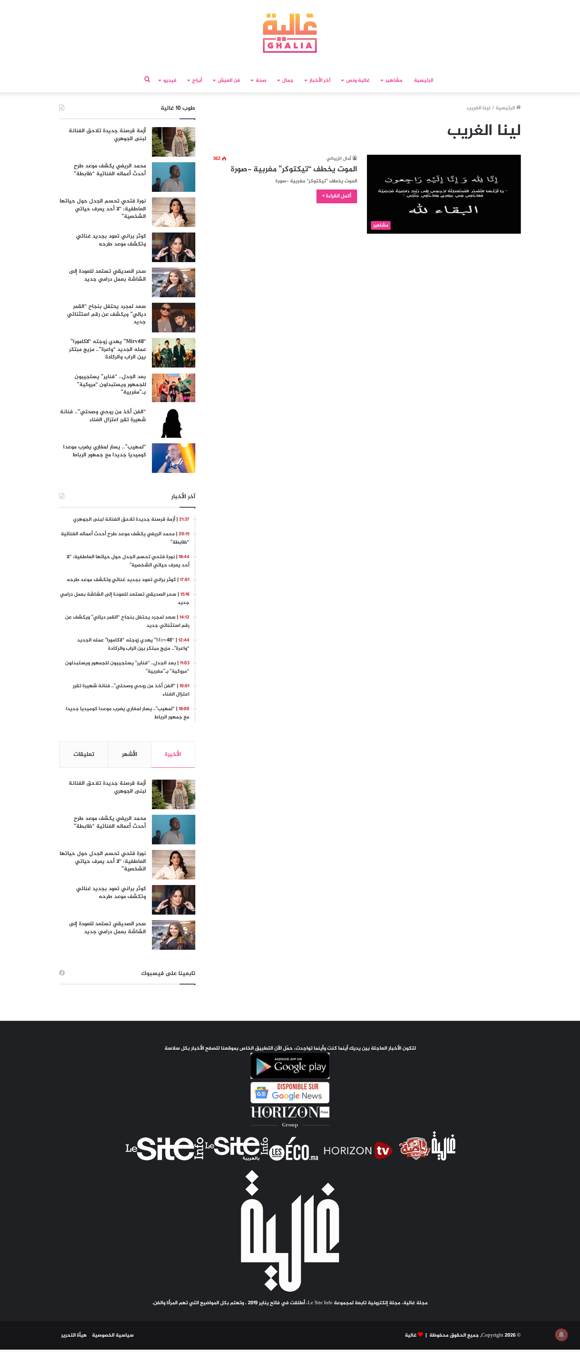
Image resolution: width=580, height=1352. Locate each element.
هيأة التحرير (74, 1335)
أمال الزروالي (338, 159)
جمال (288, 80)
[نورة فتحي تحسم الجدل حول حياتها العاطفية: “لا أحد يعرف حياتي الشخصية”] (173, 212)
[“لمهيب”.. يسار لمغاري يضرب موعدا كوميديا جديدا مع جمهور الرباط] (173, 458)
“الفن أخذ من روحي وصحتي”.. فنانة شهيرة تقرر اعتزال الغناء (103, 415)
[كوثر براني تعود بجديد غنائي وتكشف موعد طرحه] (173, 247)
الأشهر (129, 754)
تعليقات (83, 754)
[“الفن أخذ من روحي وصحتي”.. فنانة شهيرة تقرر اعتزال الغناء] (173, 423)
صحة (261, 80)
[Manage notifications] (561, 1334)
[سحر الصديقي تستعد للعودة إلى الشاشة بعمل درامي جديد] (173, 282)
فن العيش (229, 80)
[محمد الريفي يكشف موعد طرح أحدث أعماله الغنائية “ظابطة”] (173, 177)
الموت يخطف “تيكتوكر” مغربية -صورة (294, 169)
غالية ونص (358, 80)
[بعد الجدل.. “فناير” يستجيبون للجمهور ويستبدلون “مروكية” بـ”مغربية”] (173, 388)
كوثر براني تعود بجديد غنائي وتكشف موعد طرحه (111, 240)
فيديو (169, 80)
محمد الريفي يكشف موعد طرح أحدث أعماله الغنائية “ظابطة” (110, 169)
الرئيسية (423, 80)
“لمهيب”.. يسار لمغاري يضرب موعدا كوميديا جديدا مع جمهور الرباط (104, 451)
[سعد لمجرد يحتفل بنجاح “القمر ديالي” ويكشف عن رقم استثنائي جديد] (173, 317)
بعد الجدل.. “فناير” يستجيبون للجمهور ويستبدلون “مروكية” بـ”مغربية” (110, 384)
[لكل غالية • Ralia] (290, 33)
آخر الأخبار (319, 80)
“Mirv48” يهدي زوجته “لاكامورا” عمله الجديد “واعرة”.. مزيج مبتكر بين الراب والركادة (107, 349)
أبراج (197, 80)
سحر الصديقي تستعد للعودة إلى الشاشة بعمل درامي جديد (107, 275)
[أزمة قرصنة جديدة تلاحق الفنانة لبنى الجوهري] (173, 142)
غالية (411, 1335)
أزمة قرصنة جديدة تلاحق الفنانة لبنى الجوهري (107, 134)
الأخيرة (173, 754)
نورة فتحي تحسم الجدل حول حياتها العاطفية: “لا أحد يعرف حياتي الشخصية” (103, 209)
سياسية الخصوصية (113, 1335)
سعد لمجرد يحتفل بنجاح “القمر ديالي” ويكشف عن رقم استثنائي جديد (106, 314)
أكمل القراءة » (336, 196)
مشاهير (393, 80)
